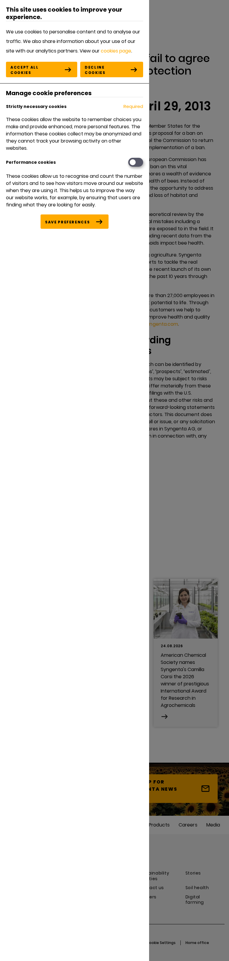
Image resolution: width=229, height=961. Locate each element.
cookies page (116, 50)
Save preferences (67, 222)
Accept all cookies (24, 70)
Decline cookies (95, 70)
